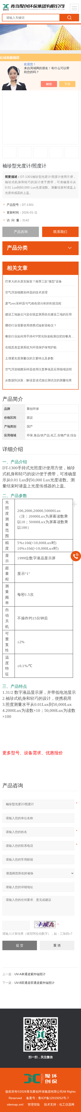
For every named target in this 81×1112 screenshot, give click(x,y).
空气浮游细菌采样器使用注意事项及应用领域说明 (38, 369)
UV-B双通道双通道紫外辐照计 (34, 982)
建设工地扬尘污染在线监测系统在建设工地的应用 (38, 314)
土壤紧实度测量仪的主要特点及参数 (29, 358)
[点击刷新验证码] (45, 924)
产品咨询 (21, 232)
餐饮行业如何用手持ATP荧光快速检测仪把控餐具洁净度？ (40, 336)
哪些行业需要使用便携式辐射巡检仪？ (31, 325)
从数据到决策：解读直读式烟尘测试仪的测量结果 (38, 380)
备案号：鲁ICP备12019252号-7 (47, 1098)
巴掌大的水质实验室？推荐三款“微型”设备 (33, 281)
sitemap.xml (15, 1104)
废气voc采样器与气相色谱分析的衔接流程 (33, 303)
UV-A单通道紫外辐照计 (30, 974)
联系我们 (60, 232)
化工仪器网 (66, 1104)
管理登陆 (34, 1104)
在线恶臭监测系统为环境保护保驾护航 (31, 347)
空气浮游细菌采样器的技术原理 (26, 292)
